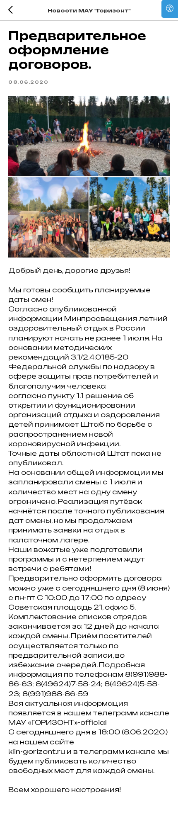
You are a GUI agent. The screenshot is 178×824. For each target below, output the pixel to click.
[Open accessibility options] (169, 9)
